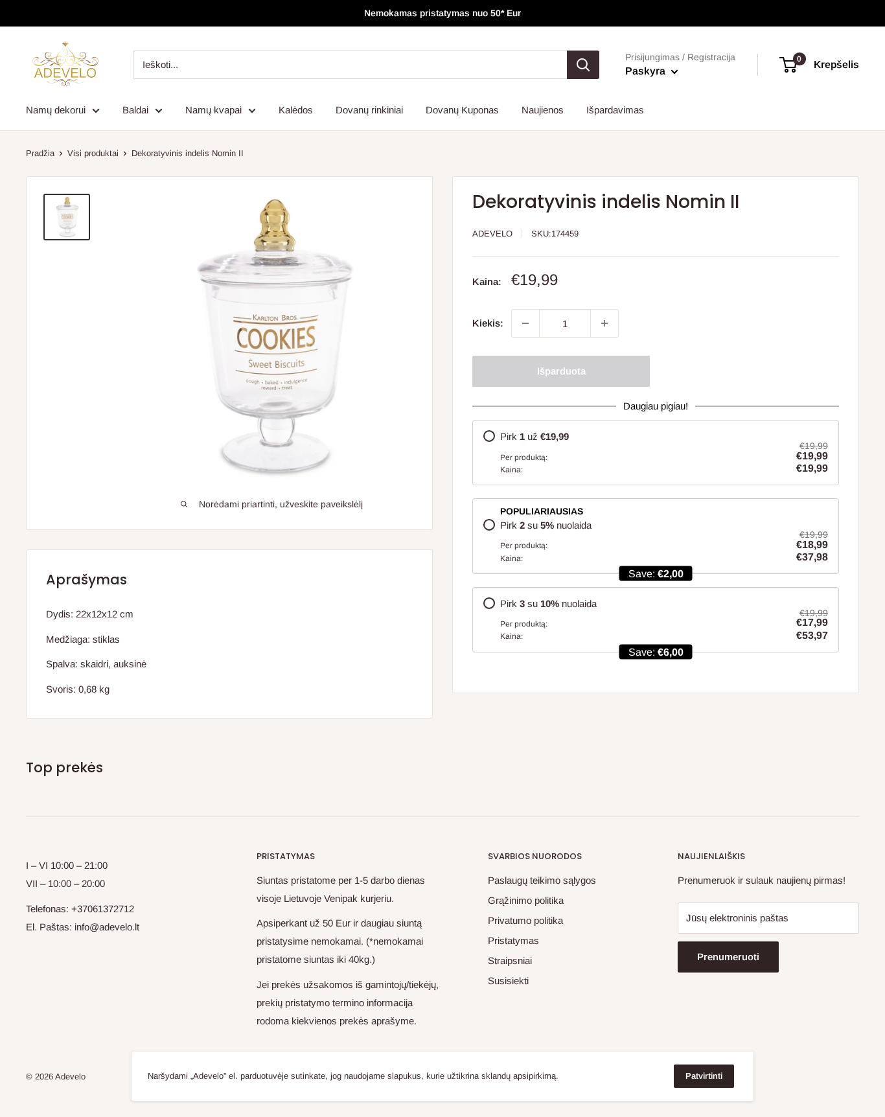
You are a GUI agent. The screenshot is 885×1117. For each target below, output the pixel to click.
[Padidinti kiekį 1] (604, 323)
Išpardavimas (615, 109)
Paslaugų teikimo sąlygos (542, 880)
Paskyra (646, 70)
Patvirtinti (703, 1076)
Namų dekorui (56, 109)
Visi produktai (93, 153)
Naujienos (543, 109)
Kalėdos (296, 109)
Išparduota (561, 370)
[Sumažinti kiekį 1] (525, 323)
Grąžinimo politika (526, 900)
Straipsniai (510, 960)
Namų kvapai (213, 109)
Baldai (135, 109)
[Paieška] (583, 65)
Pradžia (40, 153)
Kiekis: (487, 322)
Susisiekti (508, 980)
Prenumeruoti (728, 956)
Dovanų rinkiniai (369, 109)
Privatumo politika (525, 920)
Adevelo (492, 233)
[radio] (655, 452)
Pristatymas (513, 940)
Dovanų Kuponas (462, 109)
